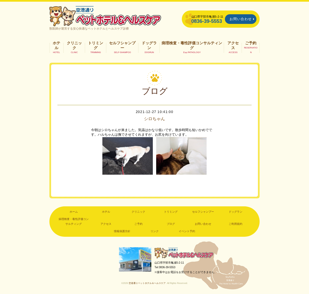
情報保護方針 (122, 231)
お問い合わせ (241, 19)
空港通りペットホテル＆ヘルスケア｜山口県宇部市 (105, 15)
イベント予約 (187, 231)
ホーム (74, 211)
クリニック (74, 45)
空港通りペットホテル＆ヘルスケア (183, 252)
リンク (155, 231)
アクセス (233, 45)
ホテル (56, 45)
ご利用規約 (235, 223)
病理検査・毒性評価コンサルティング (192, 45)
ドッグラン (149, 45)
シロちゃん (154, 118)
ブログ (171, 223)
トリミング (95, 45)
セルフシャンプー (122, 45)
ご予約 (250, 43)
